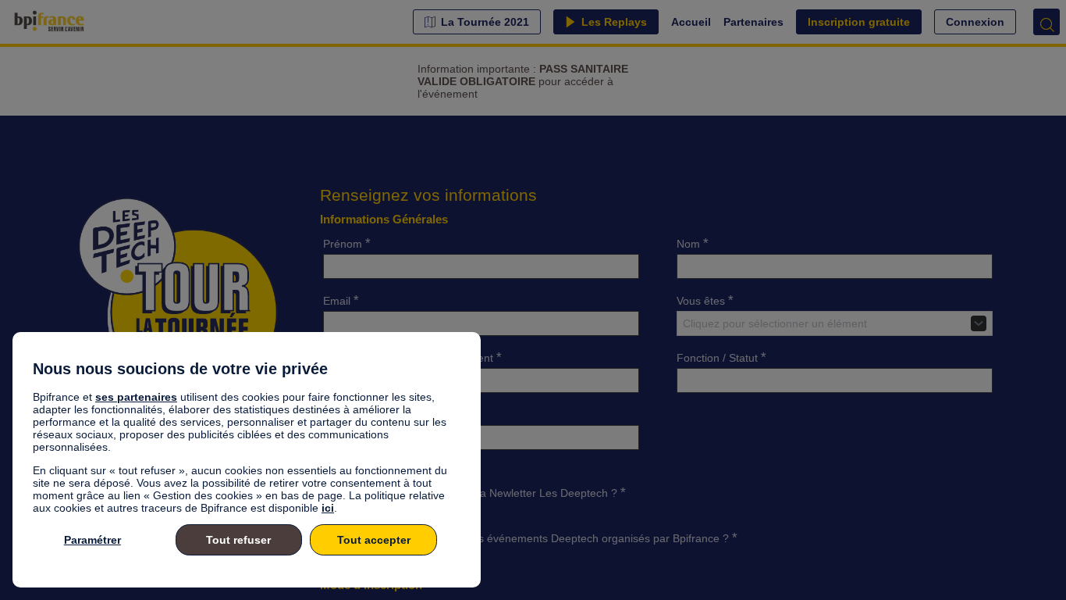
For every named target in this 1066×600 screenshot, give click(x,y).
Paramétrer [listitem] (92, 540)
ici (328, 508)
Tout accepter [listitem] (373, 540)
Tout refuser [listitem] (238, 540)
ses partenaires (136, 397)
